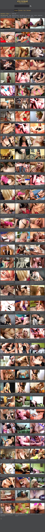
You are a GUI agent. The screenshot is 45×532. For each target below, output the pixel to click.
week (15, 13)
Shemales (28, 10)
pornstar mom (40, 15)
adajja (10, 15)
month (13, 13)
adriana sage (9, 16)
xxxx (29, 16)
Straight (16, 10)
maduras (35, 15)
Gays (24, 10)
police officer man (22, 15)
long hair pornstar (3, 16)
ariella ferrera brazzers (15, 15)
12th (18, 16)
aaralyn (32, 15)
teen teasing (28, 15)
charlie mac (25, 16)
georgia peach (14, 16)
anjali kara (32, 16)
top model (21, 16)
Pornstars (20, 10)
